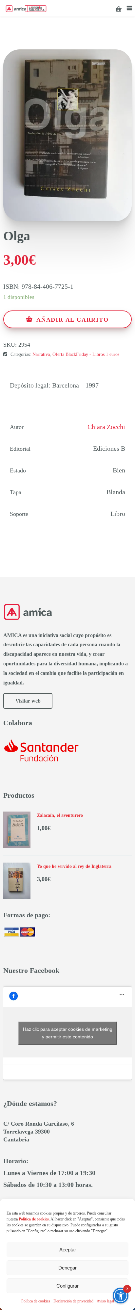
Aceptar (67, 1249)
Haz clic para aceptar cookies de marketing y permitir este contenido (67, 1033)
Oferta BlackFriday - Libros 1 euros (85, 354)
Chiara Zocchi (106, 426)
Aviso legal (105, 1301)
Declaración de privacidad (73, 1301)
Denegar (67, 1267)
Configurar (67, 1286)
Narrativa (41, 354)
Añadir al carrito (72, 319)
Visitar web (28, 701)
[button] (120, 1295)
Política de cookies (35, 1301)
